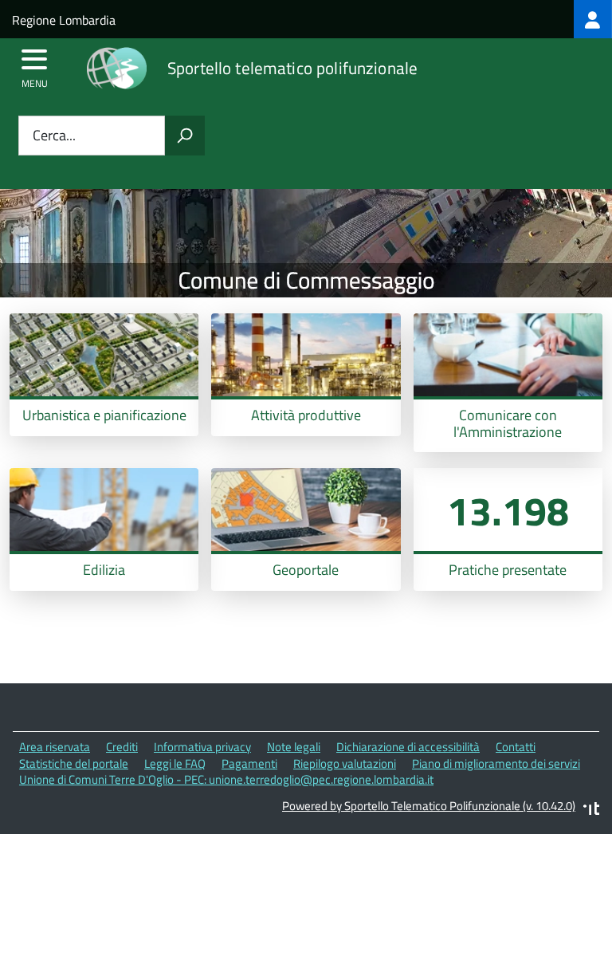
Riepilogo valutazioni (344, 763)
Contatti (516, 747)
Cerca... (54, 136)
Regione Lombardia (64, 20)
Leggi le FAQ (175, 763)
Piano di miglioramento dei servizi (496, 763)
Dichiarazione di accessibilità (408, 747)
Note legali (293, 747)
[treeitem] (593, 19)
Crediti (122, 747)
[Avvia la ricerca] (185, 135)
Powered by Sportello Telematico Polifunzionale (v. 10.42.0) (428, 806)
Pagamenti (249, 763)
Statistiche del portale (73, 763)
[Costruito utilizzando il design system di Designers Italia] (591, 810)
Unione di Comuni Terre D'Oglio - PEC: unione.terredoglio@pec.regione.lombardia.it (226, 779)
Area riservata (54, 747)
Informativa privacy (202, 747)
